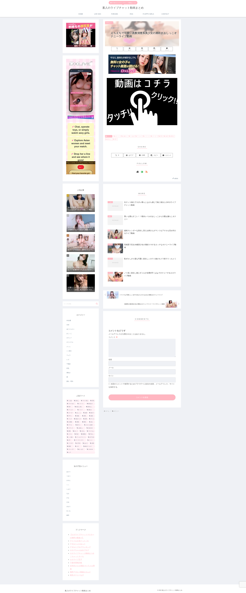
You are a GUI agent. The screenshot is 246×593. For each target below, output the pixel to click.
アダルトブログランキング (80, 547)
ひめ (67, 502)
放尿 (166, 136)
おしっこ (117, 136)
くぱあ (132, 136)
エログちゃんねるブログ (79, 550)
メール (111, 368)
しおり (68, 489)
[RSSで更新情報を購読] (146, 172)
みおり (68, 506)
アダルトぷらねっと (78, 544)
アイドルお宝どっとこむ (79, 541)
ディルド (139, 136)
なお (67, 493)
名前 (110, 360)
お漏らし (125, 136)
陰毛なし (109, 139)
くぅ (67, 484)
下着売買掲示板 (76, 563)
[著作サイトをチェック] (138, 172)
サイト (111, 376)
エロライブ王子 (76, 559)
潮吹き (172, 136)
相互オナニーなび (77, 575)
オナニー (109, 136)
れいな (68, 511)
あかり (68, 471)
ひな (67, 498)
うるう (68, 476)
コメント (113, 337)
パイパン (147, 136)
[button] (154, 49)
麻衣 (67, 515)
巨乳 (161, 136)
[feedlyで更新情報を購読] (142, 172)
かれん (68, 480)
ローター (155, 136)
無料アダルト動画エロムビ (80, 572)
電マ (116, 139)
